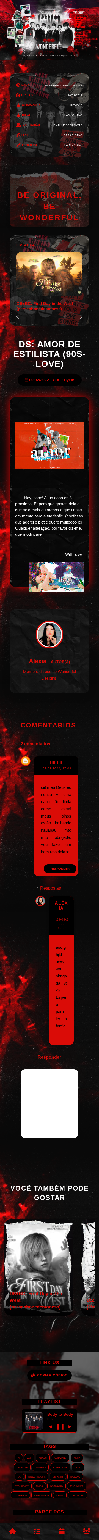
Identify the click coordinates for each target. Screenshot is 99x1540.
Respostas (50, 888)
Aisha (77, 1458)
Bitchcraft (22, 1486)
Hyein (69, 380)
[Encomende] (37, 1531)
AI (19, 1458)
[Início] (12, 1531)
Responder (60, 868)
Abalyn (43, 1458)
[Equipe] (86, 1531)
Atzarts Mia (60, 1467)
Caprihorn (20, 1495)
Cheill (60, 1495)
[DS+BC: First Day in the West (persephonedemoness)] (38, 1314)
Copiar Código (52, 1375)
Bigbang (75, 1476)
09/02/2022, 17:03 (57, 768)
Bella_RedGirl (36, 1476)
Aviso (78, 1467)
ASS (29, 1458)
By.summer (76, 1486)
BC (19, 1476)
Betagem (58, 1476)
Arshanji (40, 1467)
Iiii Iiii (56, 763)
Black (39, 1486)
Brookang (56, 1486)
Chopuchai (77, 1495)
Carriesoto (41, 1495)
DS (58, 380)
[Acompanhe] (62, 1531)
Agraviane (60, 1458)
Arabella (22, 1467)
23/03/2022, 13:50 (62, 924)
